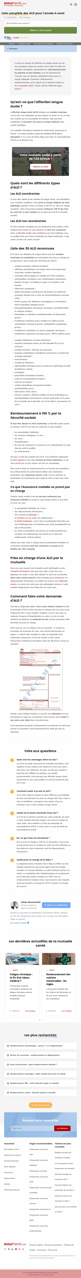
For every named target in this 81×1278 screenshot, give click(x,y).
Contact (7, 1184)
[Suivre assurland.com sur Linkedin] (12, 1249)
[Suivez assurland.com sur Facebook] (5, 1249)
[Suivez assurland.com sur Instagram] (19, 1249)
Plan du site (52, 1250)
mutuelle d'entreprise (20, 571)
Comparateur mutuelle (38, 1171)
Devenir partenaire (11, 1161)
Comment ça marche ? (12, 1155)
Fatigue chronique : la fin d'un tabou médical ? (21, 978)
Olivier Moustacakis (31, 902)
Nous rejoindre (10, 1167)
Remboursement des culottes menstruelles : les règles (58, 979)
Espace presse (9, 1178)
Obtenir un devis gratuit (40, 30)
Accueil (11, 44)
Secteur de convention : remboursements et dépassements (34, 1055)
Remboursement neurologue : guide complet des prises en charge (37, 1074)
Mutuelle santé (24, 44)
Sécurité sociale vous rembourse (32, 233)
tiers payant (18, 460)
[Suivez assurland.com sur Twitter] (9, 1249)
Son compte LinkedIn (18, 923)
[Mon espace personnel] (71, 5)
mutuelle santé (26, 85)
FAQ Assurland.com (12, 1190)
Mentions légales (36, 1245)
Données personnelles (53, 1245)
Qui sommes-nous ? (12, 1149)
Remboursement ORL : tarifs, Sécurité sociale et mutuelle (34, 1083)
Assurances (8, 1172)
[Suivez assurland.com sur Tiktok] (23, 1249)
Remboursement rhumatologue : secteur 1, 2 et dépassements (36, 1046)
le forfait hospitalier (23, 521)
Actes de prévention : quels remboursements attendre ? (33, 1064)
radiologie (32, 514)
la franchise (20, 518)
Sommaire (13, 48)
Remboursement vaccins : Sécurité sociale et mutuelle (32, 1092)
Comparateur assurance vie (40, 1209)
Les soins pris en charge (43, 44)
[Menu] (75, 4)
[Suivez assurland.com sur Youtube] (16, 1249)
